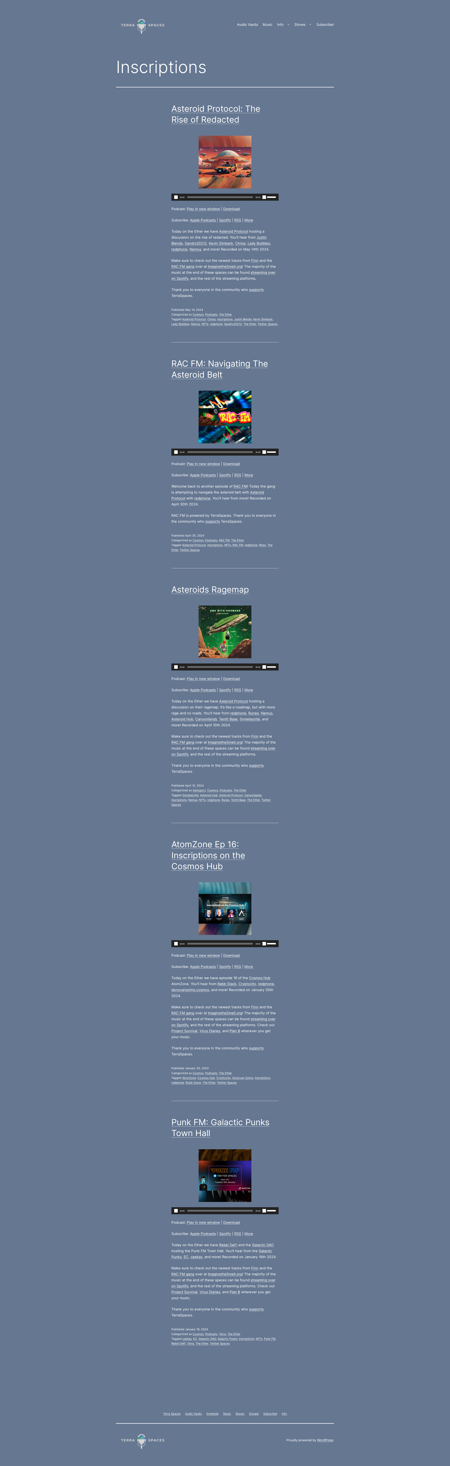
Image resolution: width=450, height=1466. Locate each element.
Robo (262, 545)
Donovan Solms (242, 1078)
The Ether (225, 314)
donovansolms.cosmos (190, 990)
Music (267, 24)
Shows (300, 24)
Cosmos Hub (259, 978)
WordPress (325, 1440)
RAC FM (240, 486)
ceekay (196, 1257)
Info (280, 24)
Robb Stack (193, 1082)
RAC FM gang (182, 266)
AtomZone (189, 1078)
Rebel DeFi (228, 1245)
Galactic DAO (263, 1245)
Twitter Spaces (268, 324)
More (249, 220)
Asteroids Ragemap (210, 589)
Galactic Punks (227, 1338)
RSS (237, 220)
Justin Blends (243, 319)
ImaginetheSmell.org (225, 266)
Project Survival (184, 1031)
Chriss (240, 243)
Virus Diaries (210, 1031)
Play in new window (203, 209)
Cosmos (198, 314)
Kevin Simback (221, 243)
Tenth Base (228, 719)
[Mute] (264, 197)
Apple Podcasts (203, 220)
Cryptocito (247, 984)
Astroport (199, 790)
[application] (225, 197)
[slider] (272, 197)
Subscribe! (325, 24)
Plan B (235, 1031)
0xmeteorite (250, 719)
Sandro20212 (196, 243)
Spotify (225, 220)
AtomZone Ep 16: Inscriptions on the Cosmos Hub (208, 855)
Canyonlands (206, 719)
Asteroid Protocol (233, 231)
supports (256, 290)
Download (231, 209)
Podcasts (211, 314)
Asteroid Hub (182, 719)
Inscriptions (225, 319)
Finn (254, 260)
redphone (179, 249)
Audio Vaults (247, 24)
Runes (253, 713)
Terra (222, 1334)
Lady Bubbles (259, 243)
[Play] (176, 197)
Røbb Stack (226, 984)
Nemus (195, 249)
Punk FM (269, 1338)
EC (186, 1257)
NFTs (205, 324)
